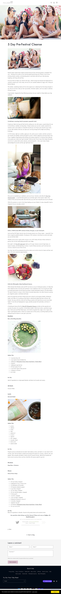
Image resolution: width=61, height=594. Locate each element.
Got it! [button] (55, 591)
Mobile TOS (27, 571)
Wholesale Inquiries (32, 573)
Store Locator (18, 573)
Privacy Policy (11, 571)
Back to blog (31, 535)
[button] (51, 2)
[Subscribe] (24, 581)
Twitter (46, 515)
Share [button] (10, 529)
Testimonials (24, 573)
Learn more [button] (34, 591)
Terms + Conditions (19, 571)
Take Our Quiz (45, 571)
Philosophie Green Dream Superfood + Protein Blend (29, 361)
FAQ (50, 571)
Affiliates (39, 571)
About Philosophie (41, 573)
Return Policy (33, 571)
